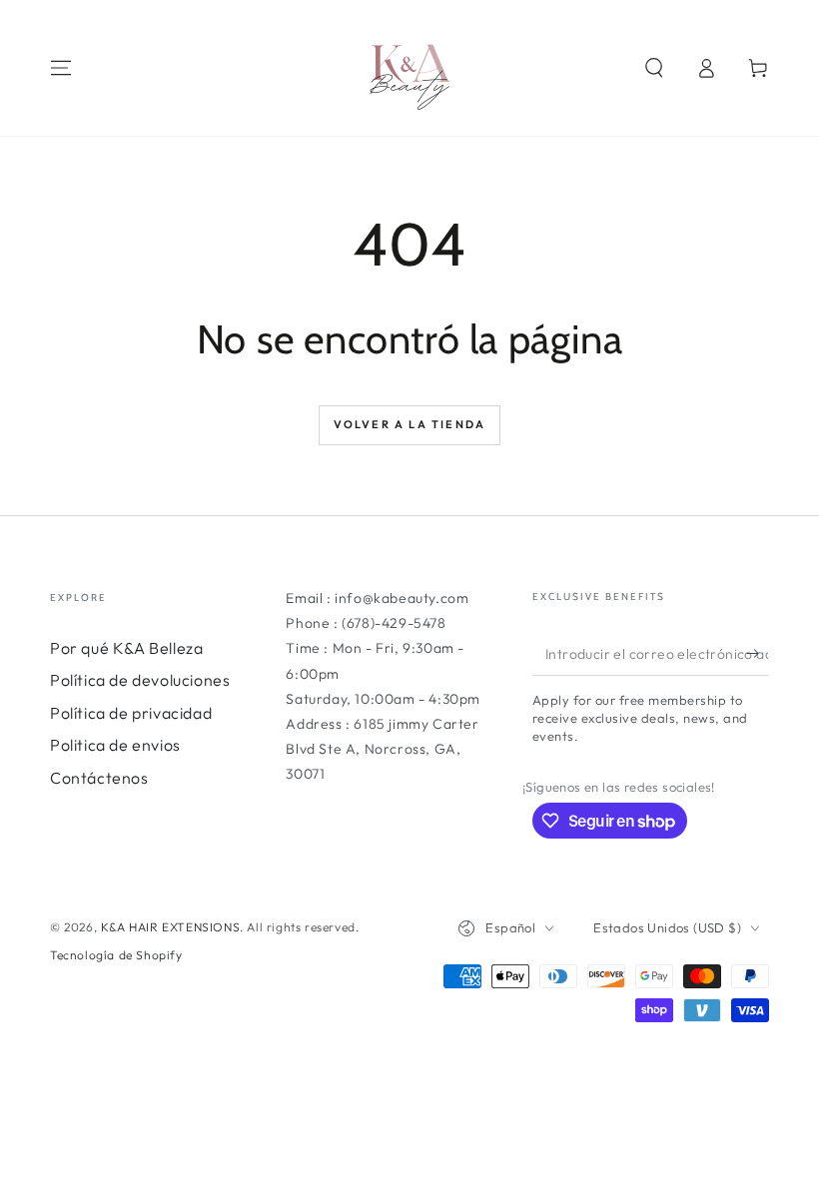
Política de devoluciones (140, 680)
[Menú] (61, 68)
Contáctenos (99, 778)
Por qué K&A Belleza (126, 648)
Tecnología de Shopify (116, 954)
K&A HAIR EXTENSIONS (170, 926)
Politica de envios (115, 745)
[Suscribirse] (757, 653)
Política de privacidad (131, 713)
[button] (654, 68)
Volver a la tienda (410, 424)
